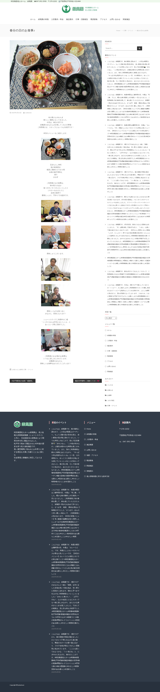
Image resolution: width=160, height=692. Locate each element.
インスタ (110, 385)
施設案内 (69, 19)
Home (89, 429)
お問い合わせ (115, 19)
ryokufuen (28, 113)
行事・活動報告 (82, 19)
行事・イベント (128, 30)
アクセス (103, 19)
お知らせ (15, 369)
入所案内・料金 (57, 19)
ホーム (32, 19)
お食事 (21, 369)
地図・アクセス (92, 455)
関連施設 (126, 19)
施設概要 (90, 445)
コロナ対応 (110, 400)
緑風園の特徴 (43, 19)
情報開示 (90, 471)
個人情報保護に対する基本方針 (98, 476)
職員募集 (94, 19)
